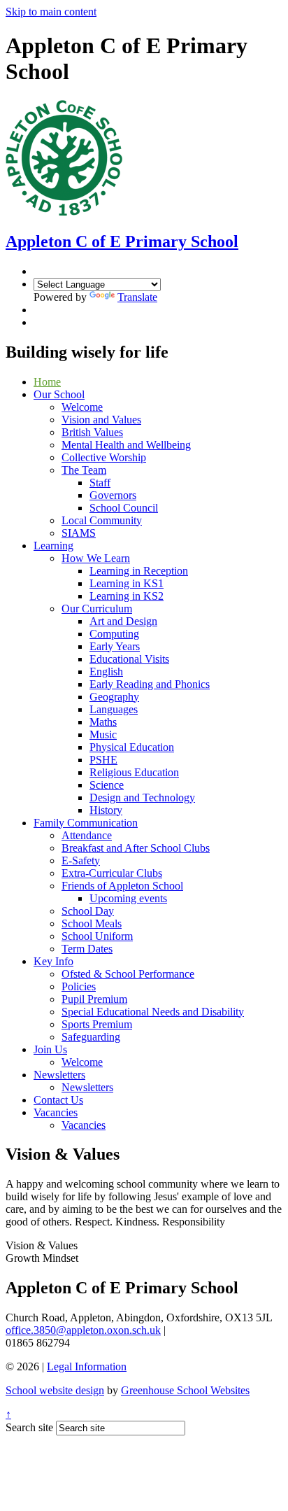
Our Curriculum (97, 608)
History (105, 810)
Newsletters (59, 1075)
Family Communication (86, 823)
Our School (59, 394)
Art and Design (123, 621)
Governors (112, 495)
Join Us (50, 1049)
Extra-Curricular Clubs (112, 873)
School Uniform (97, 936)
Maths (103, 722)
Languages (113, 709)
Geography (114, 697)
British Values (92, 432)
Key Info (53, 961)
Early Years (114, 646)
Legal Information (87, 1366)
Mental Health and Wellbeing (126, 445)
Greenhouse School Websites (185, 1390)
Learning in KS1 (126, 583)
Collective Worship (104, 457)
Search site (29, 1427)
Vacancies (56, 1112)
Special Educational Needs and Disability (153, 1012)
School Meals (92, 923)
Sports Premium (97, 1024)
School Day (88, 911)
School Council (123, 508)
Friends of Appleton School (122, 886)
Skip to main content (51, 11)
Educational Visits (129, 659)
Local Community (102, 520)
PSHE (103, 760)
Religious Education (134, 772)
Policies (79, 986)
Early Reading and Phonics (149, 684)
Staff (99, 483)
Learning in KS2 (126, 596)
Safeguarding (91, 1037)
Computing (114, 634)
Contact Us (58, 1100)
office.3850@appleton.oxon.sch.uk (83, 1330)
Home (47, 382)
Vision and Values (101, 420)
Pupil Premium (94, 999)
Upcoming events (128, 898)
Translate (137, 297)
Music (103, 734)
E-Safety (81, 860)
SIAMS (79, 533)
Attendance (87, 835)
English (106, 671)
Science (106, 785)
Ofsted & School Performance (128, 974)
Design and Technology (142, 797)
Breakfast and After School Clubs (136, 848)
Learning (53, 545)
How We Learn (96, 558)
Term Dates (87, 949)
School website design (55, 1390)
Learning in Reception (138, 571)
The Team (84, 470)
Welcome (82, 407)
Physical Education (131, 747)
